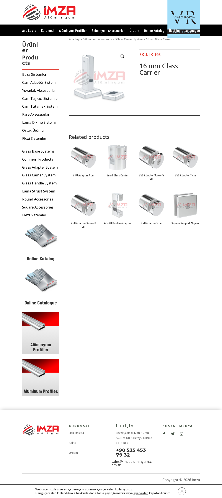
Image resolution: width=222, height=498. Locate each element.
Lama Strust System (38, 191)
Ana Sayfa (29, 31)
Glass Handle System (39, 183)
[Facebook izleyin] (164, 433)
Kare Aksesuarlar (35, 114)
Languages (192, 31)
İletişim (174, 31)
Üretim (134, 31)
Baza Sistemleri (34, 74)
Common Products (37, 159)
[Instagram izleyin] (181, 433)
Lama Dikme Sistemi (39, 122)
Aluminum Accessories (99, 39)
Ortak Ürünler (33, 130)
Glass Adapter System (40, 167)
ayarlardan (141, 493)
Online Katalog (154, 31)
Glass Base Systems (38, 151)
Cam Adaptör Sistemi (39, 82)
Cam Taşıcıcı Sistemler (40, 98)
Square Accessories (38, 207)
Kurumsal (47, 31)
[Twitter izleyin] (172, 433)
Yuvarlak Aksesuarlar (39, 90)
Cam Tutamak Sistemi (40, 106)
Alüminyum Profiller (73, 31)
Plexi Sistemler (34, 138)
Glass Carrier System (39, 175)
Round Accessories (37, 199)
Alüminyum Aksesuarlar (108, 31)
